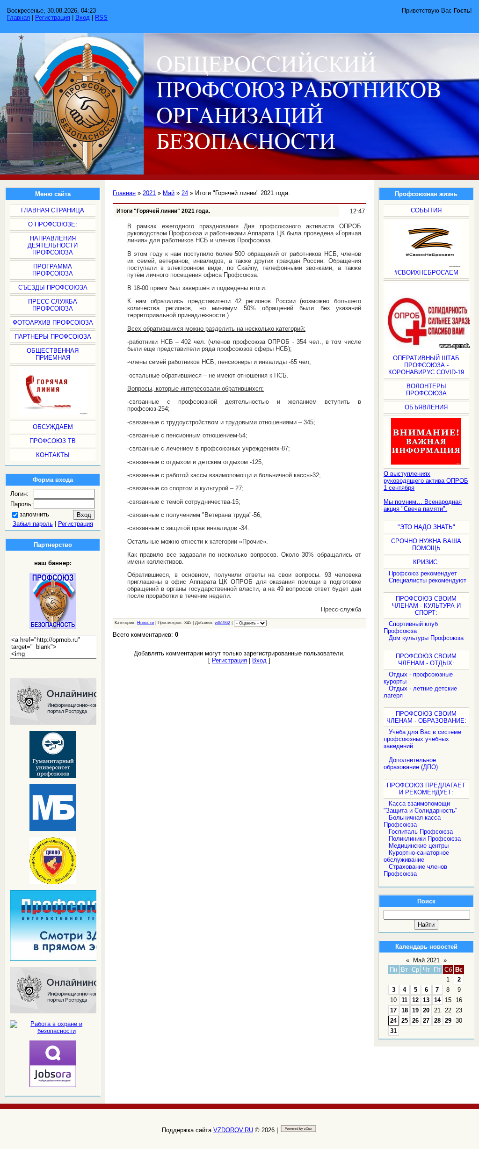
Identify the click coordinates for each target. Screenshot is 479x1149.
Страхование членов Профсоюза (415, 870)
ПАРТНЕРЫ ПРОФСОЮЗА (53, 336)
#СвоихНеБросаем (426, 272)
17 (393, 1010)
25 (404, 1020)
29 (448, 1020)
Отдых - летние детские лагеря (420, 692)
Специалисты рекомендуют (427, 580)
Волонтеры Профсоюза (426, 390)
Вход (82, 17)
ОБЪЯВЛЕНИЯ (426, 407)
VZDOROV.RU (233, 1130)
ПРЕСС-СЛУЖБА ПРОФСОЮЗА (52, 305)
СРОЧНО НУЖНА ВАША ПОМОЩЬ (426, 545)
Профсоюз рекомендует (423, 573)
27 (426, 1020)
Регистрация (52, 17)
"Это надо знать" (426, 527)
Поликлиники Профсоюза (425, 838)
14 (437, 1000)
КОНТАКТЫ (53, 454)
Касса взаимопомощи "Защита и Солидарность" (420, 807)
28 (437, 1020)
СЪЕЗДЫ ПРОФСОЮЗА (52, 287)
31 (393, 1030)
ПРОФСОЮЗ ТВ (52, 440)
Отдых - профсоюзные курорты (418, 678)
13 (426, 1000)
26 (415, 1020)
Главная (18, 17)
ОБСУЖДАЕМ (53, 426)
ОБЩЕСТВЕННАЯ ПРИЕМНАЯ (53, 354)
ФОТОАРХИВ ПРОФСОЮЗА (53, 322)
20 (426, 1010)
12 (415, 1000)
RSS (101, 17)
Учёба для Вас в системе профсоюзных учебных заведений (422, 738)
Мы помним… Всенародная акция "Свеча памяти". (423, 505)
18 (404, 1010)
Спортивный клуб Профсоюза (411, 627)
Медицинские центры (419, 845)
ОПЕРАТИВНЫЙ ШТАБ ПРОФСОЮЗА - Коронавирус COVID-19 (426, 365)
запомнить (34, 514)
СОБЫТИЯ (426, 210)
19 (415, 1010)
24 (393, 1020)
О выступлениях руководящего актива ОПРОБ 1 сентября (426, 480)
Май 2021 (426, 960)
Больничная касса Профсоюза (412, 821)
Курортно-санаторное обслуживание (416, 856)
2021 (149, 192)
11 (404, 1000)
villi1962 (222, 622)
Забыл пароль (33, 523)
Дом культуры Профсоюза (426, 637)
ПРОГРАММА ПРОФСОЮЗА (52, 270)
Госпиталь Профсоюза (421, 831)
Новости (145, 622)
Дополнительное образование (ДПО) (411, 763)
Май (168, 192)
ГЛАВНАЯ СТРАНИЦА (52, 210)
